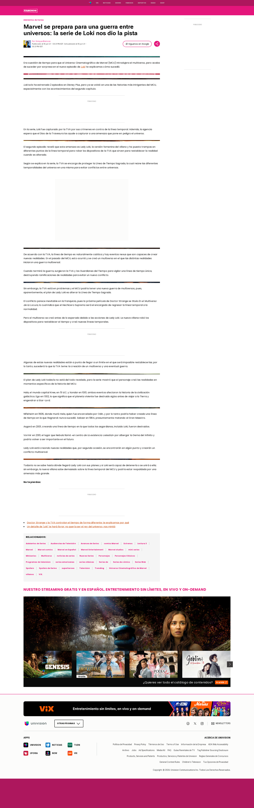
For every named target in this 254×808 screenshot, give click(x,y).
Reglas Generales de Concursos (213, 756)
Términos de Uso (156, 744)
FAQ (169, 750)
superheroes (68, 568)
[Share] (157, 44)
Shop (162, 3)
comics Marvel (111, 543)
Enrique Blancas (43, 41)
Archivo (125, 750)
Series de (103, 562)
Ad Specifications (146, 750)
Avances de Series (90, 543)
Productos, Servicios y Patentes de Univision (177, 756)
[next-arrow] (230, 664)
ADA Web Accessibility (218, 744)
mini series (133, 549)
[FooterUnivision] (35, 723)
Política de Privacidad (122, 744)
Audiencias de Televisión (63, 543)
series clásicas (86, 562)
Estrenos (128, 543)
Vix (97, 3)
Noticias (107, 3)
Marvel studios (115, 549)
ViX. (41, 574)
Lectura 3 (142, 543)
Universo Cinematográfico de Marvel (128, 568)
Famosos (129, 3)
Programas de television (38, 562)
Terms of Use (172, 744)
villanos (30, 574)
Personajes (104, 556)
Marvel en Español (67, 549)
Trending (99, 568)
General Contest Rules (169, 762)
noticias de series (66, 556)
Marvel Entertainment (92, 549)
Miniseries (31, 556)
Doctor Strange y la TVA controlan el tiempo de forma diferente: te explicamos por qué (78, 522)
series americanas (65, 562)
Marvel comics (45, 549)
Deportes (142, 3)
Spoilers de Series (48, 568)
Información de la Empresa (193, 744)
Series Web (140, 562)
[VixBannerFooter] (127, 708)
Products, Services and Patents (141, 756)
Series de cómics (121, 562)
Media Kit (161, 750)
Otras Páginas (66, 723)
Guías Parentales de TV (184, 750)
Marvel (29, 549)
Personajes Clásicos (125, 556)
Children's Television (191, 762)
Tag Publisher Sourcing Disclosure (212, 750)
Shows (118, 3)
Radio (153, 3)
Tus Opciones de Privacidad (215, 762)
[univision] (30, 10)
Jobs (134, 750)
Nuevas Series (87, 556)
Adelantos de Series (34, 20)
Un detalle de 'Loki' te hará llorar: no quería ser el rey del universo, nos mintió (71, 526)
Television (84, 568)
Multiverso (46, 556)
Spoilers (30, 568)
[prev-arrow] (21, 664)
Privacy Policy (140, 744)
